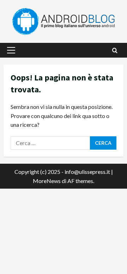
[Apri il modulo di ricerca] (114, 50)
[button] (11, 50)
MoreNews (47, 180)
